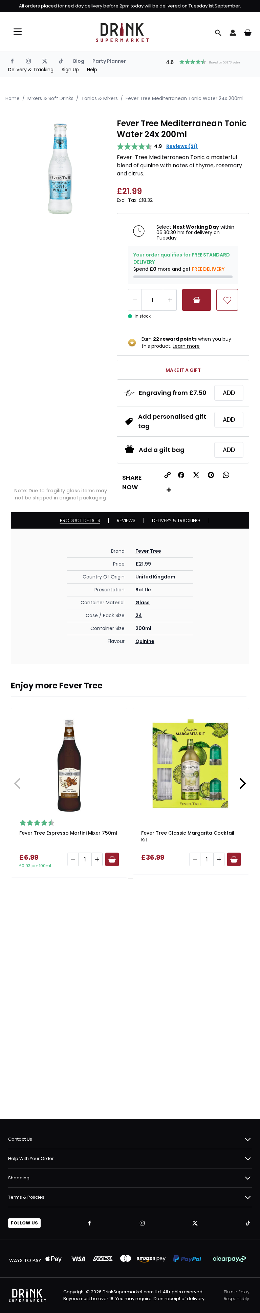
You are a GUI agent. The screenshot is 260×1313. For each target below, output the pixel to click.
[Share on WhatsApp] (226, 475)
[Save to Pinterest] (211, 475)
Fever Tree (148, 551)
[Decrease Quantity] (135, 300)
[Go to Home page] (122, 32)
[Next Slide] (242, 783)
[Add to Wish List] (227, 300)
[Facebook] (12, 61)
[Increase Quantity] (170, 300)
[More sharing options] (169, 490)
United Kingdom (155, 576)
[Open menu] (17, 31)
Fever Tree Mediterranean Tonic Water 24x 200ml (184, 98)
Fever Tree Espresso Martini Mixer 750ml (68, 833)
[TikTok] (61, 61)
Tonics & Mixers (99, 98)
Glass (142, 602)
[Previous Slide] (17, 783)
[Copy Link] (167, 475)
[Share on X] (196, 475)
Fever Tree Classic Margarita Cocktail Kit (187, 836)
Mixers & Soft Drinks (50, 98)
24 (138, 615)
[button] (206, 61)
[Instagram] (28, 61)
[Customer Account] (233, 32)
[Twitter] (45, 61)
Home (12, 98)
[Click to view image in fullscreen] (60, 167)
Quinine (144, 641)
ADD (229, 392)
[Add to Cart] (196, 300)
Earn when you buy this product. (186, 342)
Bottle (143, 589)
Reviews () (182, 146)
